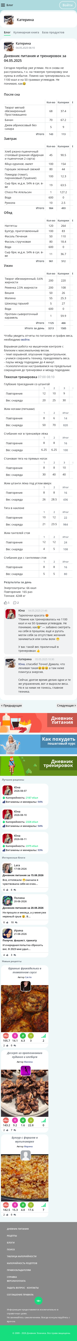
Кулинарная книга (26, 32)
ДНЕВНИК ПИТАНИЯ (18, 1228)
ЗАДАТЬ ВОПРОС (16, 1287)
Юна (21, 610)
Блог (7, 32)
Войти (68, 5)
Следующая (65, 705)
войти (25, 339)
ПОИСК (11, 1249)
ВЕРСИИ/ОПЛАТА (16, 1280)
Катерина (25, 19)
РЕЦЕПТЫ (12, 1235)
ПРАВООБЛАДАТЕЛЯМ (19, 1270)
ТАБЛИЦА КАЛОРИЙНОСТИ (22, 1256)
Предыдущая (12, 705)
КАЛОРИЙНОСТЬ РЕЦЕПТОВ (22, 1263)
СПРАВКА (12, 1276)
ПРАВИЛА (28, 1294)
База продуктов (53, 32)
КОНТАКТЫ (33, 1287)
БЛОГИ (11, 1242)
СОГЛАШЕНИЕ (14, 1294)
